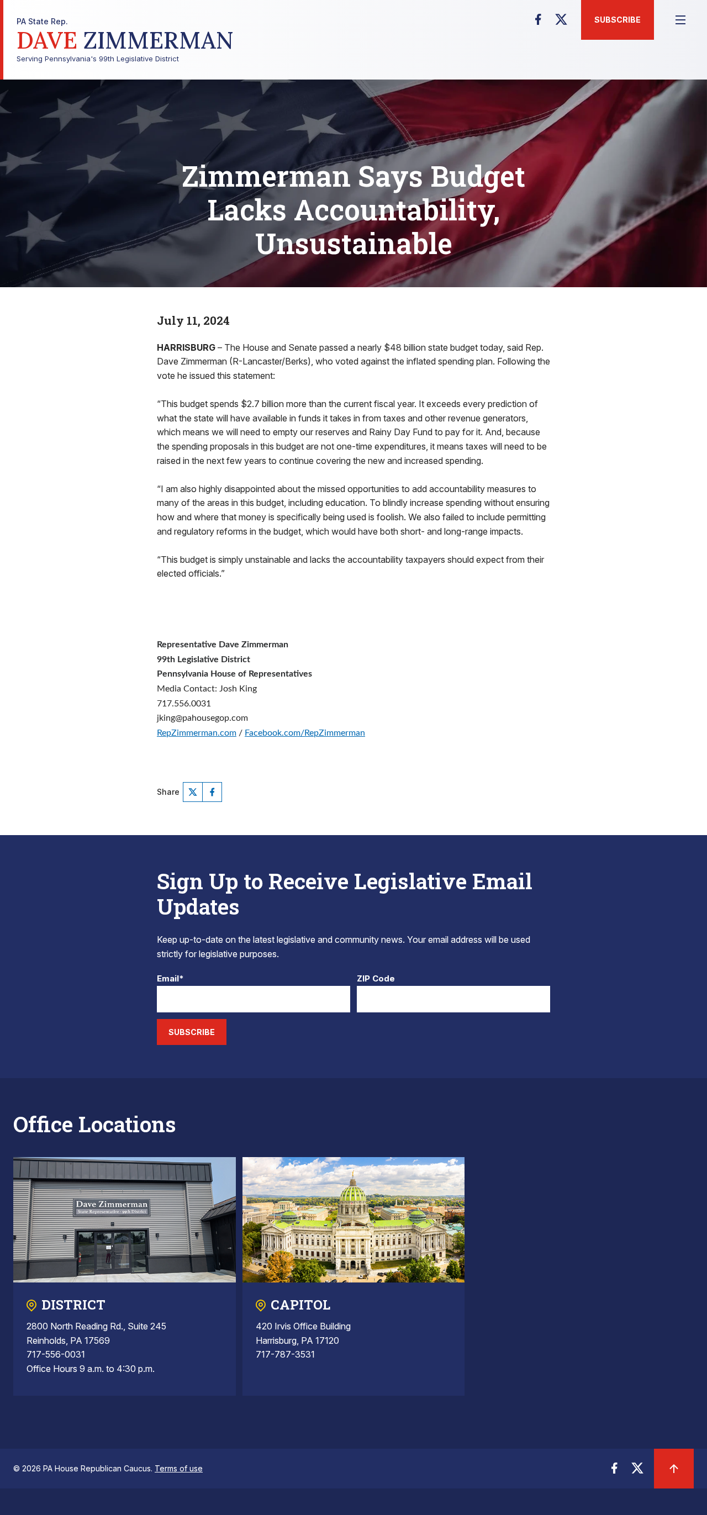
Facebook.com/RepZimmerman (305, 733)
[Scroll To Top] (674, 1468)
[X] (561, 22)
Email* (170, 979)
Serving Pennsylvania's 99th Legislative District (125, 40)
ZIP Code (376, 979)
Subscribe (617, 19)
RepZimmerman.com (196, 733)
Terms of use (179, 1468)
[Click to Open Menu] (680, 20)
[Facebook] (538, 22)
